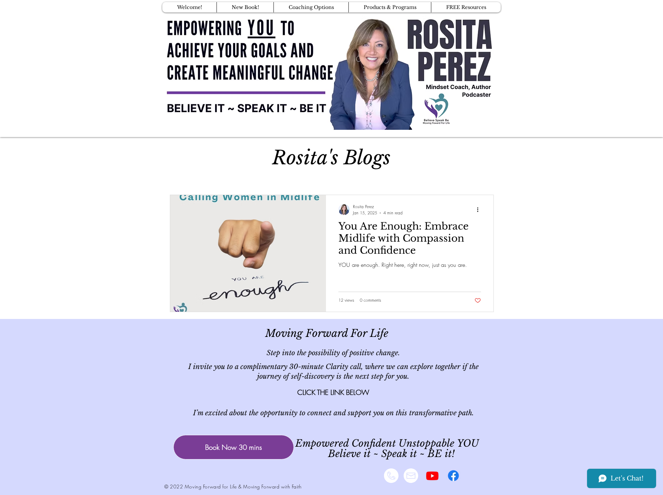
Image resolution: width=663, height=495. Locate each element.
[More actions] (480, 209)
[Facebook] (453, 475)
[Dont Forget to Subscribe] (432, 475)
